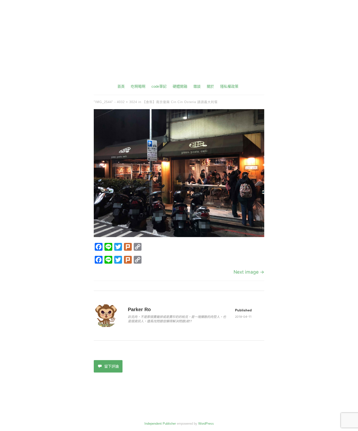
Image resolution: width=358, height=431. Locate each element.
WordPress (206, 423)
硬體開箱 (180, 86)
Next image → (249, 272)
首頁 (121, 86)
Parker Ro (139, 309)
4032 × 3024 (127, 102)
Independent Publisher (160, 423)
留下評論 (111, 366)
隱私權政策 (229, 86)
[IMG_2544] (179, 235)
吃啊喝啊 (138, 86)
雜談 (197, 86)
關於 (210, 86)
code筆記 (159, 86)
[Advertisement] (179, 46)
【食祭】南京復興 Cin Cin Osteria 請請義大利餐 (180, 102)
